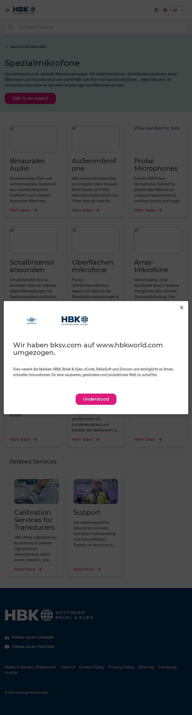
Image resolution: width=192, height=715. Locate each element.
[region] (96, 357)
